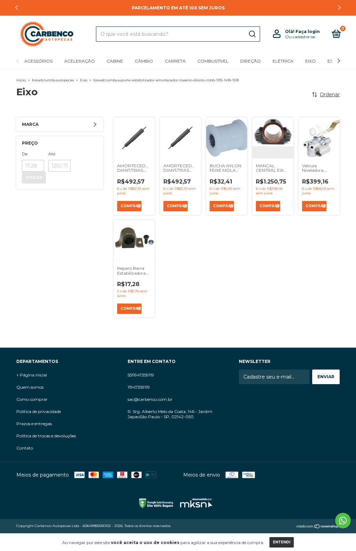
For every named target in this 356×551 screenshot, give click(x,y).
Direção (250, 61)
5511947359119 (141, 375)
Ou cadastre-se (300, 36)
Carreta (175, 61)
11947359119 (139, 387)
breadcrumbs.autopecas (53, 80)
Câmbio (144, 61)
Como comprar (32, 399)
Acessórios (38, 61)
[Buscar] (252, 34)
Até (51, 153)
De (24, 153)
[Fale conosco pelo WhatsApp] (343, 520)
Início (21, 80)
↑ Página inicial (31, 375)
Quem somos (29, 387)
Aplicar (33, 177)
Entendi (281, 542)
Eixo (310, 61)
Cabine (115, 61)
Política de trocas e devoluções (46, 435)
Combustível (212, 61)
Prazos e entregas (34, 423)
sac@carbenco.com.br (150, 399)
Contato (24, 448)
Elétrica (283, 61)
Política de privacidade (38, 411)
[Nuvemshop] (318, 527)
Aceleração (79, 61)
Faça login (308, 31)
